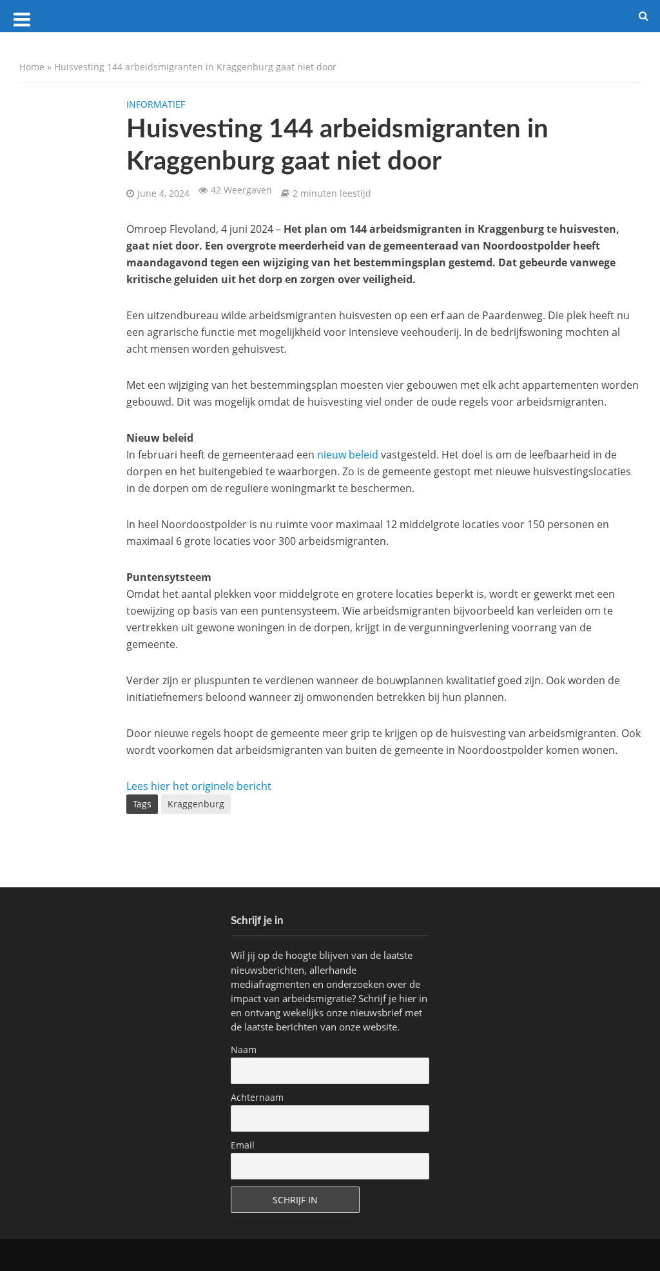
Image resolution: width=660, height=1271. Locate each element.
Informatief (155, 104)
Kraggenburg (196, 804)
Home (31, 67)
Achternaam (257, 1097)
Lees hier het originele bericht (198, 786)
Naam (244, 1049)
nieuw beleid (347, 455)
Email (243, 1145)
